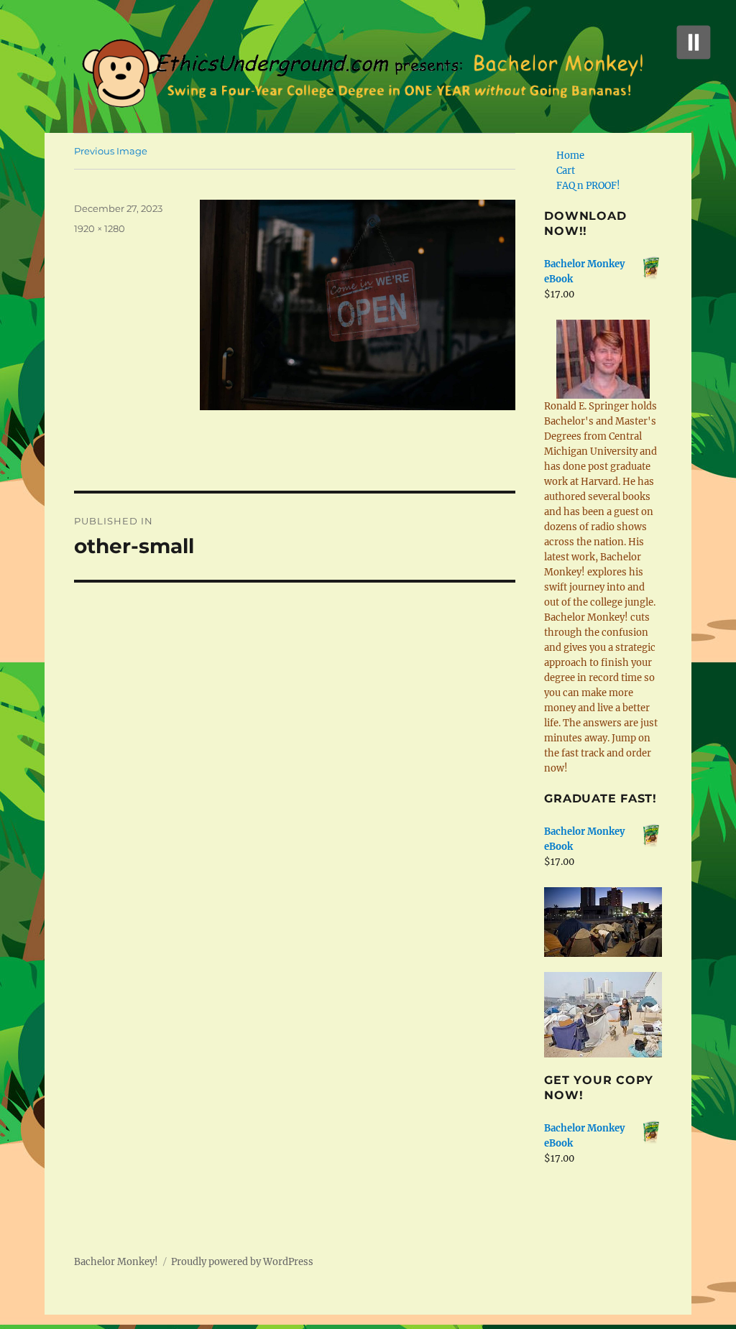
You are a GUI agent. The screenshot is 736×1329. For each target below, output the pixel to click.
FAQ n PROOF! (588, 186)
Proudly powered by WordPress (242, 1262)
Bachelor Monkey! (116, 1262)
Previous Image (110, 151)
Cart (565, 171)
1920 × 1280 (99, 228)
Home (570, 155)
